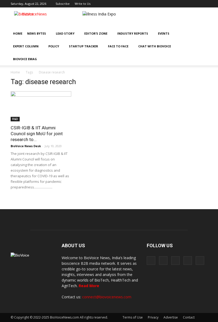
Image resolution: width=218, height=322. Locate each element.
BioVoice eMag (25, 59)
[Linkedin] (186, 4)
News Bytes (36, 33)
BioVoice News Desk (26, 146)
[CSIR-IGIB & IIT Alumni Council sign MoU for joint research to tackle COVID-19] (41, 106)
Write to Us (82, 4)
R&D (15, 119)
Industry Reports (132, 33)
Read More (89, 285)
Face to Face (118, 46)
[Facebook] (168, 4)
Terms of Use (133, 317)
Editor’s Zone (95, 33)
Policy (53, 46)
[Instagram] (177, 4)
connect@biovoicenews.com (106, 296)
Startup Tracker (83, 46)
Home (17, 33)
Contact (189, 317)
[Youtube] (203, 4)
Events (163, 33)
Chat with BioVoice (154, 46)
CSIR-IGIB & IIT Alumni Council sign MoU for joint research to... (37, 133)
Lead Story (65, 33)
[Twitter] (195, 4)
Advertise (171, 317)
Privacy (153, 317)
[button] (188, 59)
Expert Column (26, 46)
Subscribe (63, 4)
